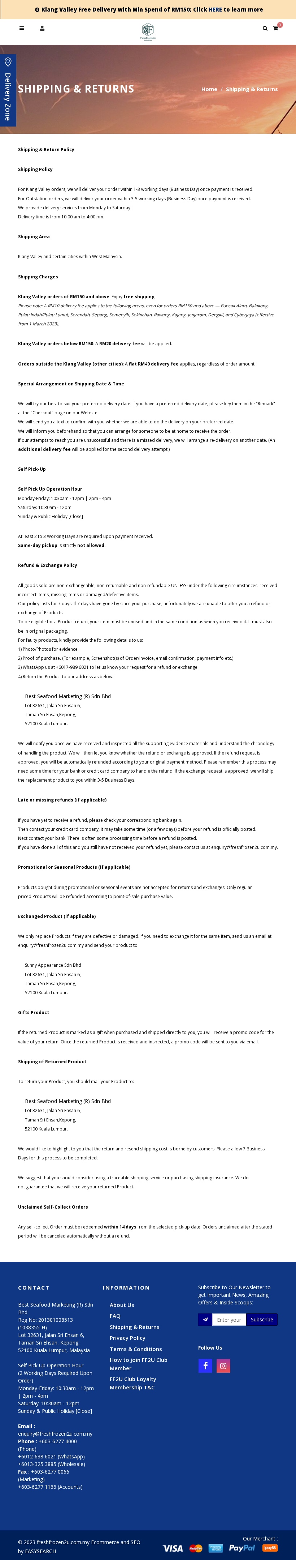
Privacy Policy (127, 1337)
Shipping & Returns (135, 1326)
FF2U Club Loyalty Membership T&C (133, 1383)
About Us (122, 1304)
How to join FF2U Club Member (138, 1364)
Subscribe (262, 1319)
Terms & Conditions (136, 1348)
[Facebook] (205, 1366)
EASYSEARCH (40, 1551)
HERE (215, 9)
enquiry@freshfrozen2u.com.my (55, 1433)
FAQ (115, 1315)
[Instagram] (223, 1366)
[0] (275, 27)
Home (209, 89)
